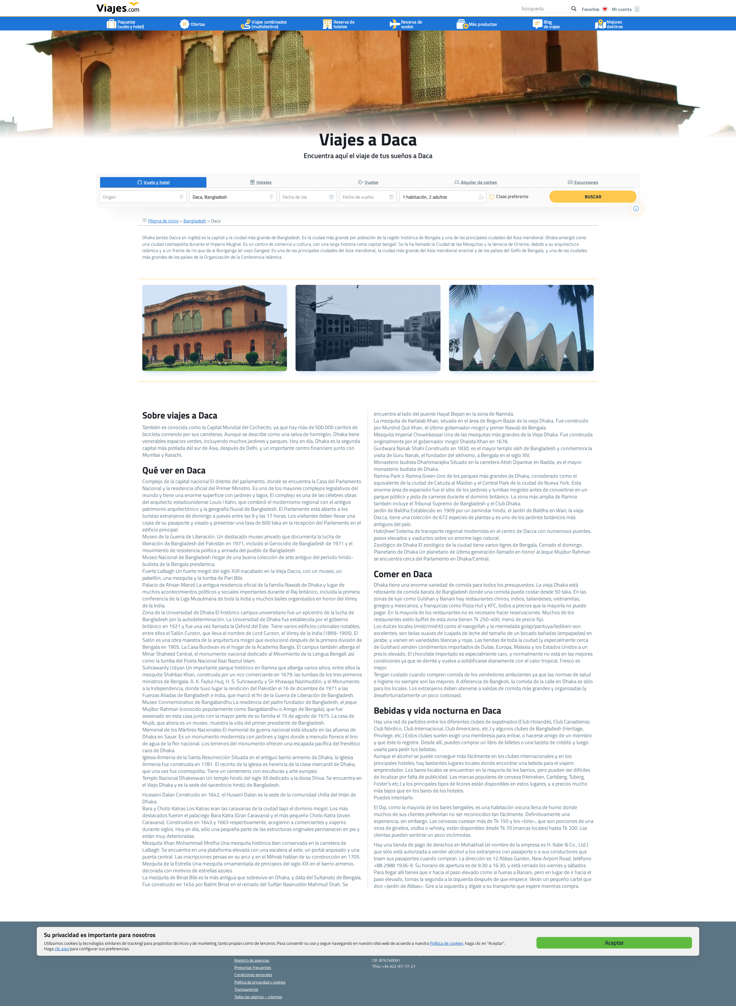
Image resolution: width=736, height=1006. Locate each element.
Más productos (483, 24)
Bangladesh (194, 220)
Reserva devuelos (411, 24)
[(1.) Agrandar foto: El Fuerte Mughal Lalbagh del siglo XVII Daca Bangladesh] (214, 328)
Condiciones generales (253, 975)
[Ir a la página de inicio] (117, 7)
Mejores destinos (615, 24)
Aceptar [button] (614, 942)
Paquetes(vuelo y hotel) (131, 24)
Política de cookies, (447, 943)
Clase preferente (509, 196)
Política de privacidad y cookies (259, 982)
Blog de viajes (552, 24)
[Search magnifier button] (574, 9)
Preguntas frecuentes (252, 967)
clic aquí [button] (62, 948)
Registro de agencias (251, 960)
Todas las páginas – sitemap (258, 997)
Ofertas (198, 24)
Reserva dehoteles (344, 24)
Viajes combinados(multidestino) (269, 24)
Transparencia (246, 989)
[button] (442, 197)
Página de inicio (163, 220)
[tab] (153, 182)
